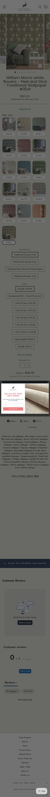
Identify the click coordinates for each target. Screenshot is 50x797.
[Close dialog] (47, 385)
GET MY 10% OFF (13, 408)
